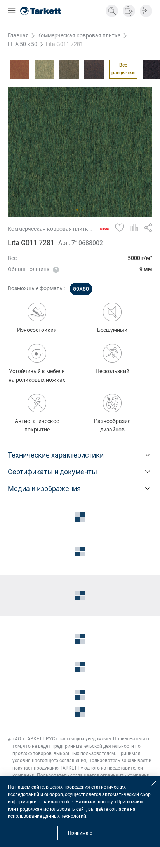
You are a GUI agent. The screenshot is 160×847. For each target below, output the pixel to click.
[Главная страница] (40, 11)
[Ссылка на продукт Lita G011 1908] (44, 69)
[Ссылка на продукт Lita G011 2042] (69, 69)
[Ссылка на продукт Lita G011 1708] (19, 69)
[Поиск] (112, 11)
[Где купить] (129, 11)
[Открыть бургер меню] (12, 11)
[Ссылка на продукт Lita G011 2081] (94, 69)
